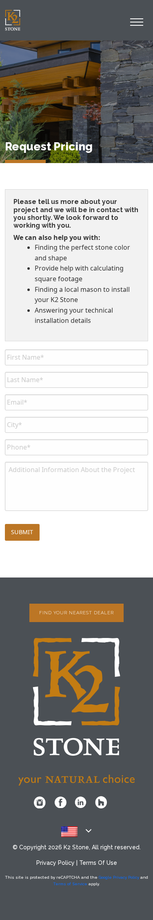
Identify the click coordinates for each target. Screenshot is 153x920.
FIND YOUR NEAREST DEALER (76, 613)
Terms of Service (70, 884)
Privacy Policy (55, 863)
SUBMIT (22, 532)
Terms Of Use (98, 863)
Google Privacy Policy (119, 877)
